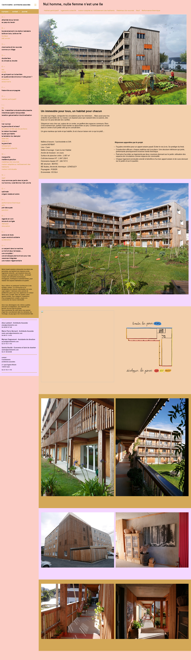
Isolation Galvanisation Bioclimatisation (17, 115)
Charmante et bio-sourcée (12, 47)
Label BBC (5, 138)
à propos (5, 11)
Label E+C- (5, 141)
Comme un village (8, 49)
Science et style (7, 234)
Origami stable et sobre (10, 194)
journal (24, 11)
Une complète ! (7, 253)
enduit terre (6, 81)
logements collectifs (9, 148)
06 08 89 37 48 (7, 327)
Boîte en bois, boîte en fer (11, 33)
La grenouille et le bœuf (10, 126)
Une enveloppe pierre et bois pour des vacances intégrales (16, 256)
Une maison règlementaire (12, 260)
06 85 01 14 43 (7, 335)
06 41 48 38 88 (7, 352)
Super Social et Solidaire (11, 237)
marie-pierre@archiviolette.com (12, 333)
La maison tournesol (9, 131)
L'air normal (6, 124)
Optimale (5, 191)
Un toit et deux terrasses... (12, 251)
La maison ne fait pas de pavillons (14, 128)
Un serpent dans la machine (12, 248)
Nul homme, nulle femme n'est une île (16, 182)
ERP (3, 69)
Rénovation (6, 226)
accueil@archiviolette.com (10, 341)
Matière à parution (9, 159)
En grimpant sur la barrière (12, 74)
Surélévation (6, 239)
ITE (3, 107)
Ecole (4, 72)
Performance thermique (11, 202)
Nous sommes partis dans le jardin (15, 180)
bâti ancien (6, 38)
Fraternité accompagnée (11, 90)
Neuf (3, 178)
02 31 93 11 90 (7, 344)
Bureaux (5, 36)
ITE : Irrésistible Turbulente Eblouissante (17, 110)
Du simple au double (9, 60)
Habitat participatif (9, 99)
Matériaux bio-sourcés (10, 162)
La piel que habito (8, 133)
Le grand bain (7, 143)
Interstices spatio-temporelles (13, 112)
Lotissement (6, 145)
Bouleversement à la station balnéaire (16, 31)
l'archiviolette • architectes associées (16, 4)
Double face (6, 58)
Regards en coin (7, 218)
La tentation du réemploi (11, 136)
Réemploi (5, 223)
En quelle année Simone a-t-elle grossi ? (17, 76)
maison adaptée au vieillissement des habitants (96, 10)
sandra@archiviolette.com (10, 350)
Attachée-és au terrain (10, 19)
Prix (3, 205)
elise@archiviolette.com (9, 325)
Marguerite (6, 157)
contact (15, 11)
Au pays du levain (8, 22)
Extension (5, 79)
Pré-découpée (7, 207)
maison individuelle (9, 169)
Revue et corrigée (8, 221)
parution (5, 210)
